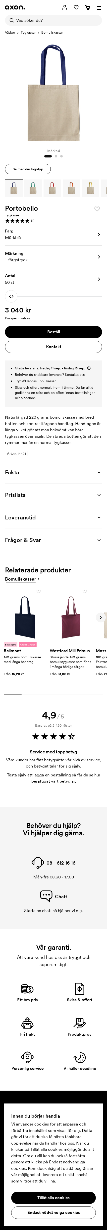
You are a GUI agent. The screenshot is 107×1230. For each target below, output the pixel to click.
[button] (14, 188)
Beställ (53, 331)
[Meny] (99, 7)
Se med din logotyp (28, 169)
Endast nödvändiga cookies (53, 1212)
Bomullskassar (52, 32)
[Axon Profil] (15, 7)
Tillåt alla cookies (53, 1197)
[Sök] (10, 20)
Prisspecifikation (17, 318)
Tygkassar (28, 32)
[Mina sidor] (65, 7)
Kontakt (53, 346)
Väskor (10, 32)
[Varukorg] (88, 7)
